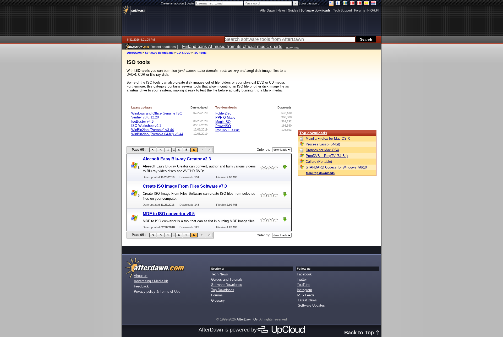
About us (140, 276)
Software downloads (159, 52)
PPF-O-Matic (225, 117)
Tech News (219, 274)
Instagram (304, 290)
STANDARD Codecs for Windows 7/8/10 (336, 167)
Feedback (141, 286)
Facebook (304, 274)
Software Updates (311, 305)
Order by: (263, 149)
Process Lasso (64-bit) (323, 144)
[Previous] (160, 150)
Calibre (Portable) (319, 162)
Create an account (172, 3)
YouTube (303, 285)
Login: (191, 3)
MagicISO (223, 122)
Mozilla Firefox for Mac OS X (328, 138)
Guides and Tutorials (227, 279)
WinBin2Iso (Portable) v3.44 (152, 130)
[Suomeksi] (338, 3)
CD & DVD (183, 52)
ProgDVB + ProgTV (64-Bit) (327, 156)
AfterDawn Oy (247, 319)
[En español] (366, 3)
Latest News (307, 300)
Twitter (302, 279)
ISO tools (200, 52)
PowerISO (223, 126)
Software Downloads (226, 285)
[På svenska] (345, 3)
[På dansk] (359, 3)
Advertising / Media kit (151, 281)
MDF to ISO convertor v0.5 (169, 213)
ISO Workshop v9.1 (146, 126)
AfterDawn (134, 52)
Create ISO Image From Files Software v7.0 (185, 186)
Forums (217, 295)
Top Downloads (222, 290)
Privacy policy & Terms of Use (157, 291)
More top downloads (320, 173)
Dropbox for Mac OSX (322, 150)
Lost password (309, 3)
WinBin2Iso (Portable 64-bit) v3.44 (157, 134)
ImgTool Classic (227, 130)
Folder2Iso (223, 113)
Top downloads (313, 133)
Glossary (218, 300)
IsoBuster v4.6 (142, 121)
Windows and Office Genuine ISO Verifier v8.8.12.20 (156, 115)
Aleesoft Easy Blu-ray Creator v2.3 (177, 159)
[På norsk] (352, 3)
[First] (152, 150)
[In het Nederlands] (373, 3)
